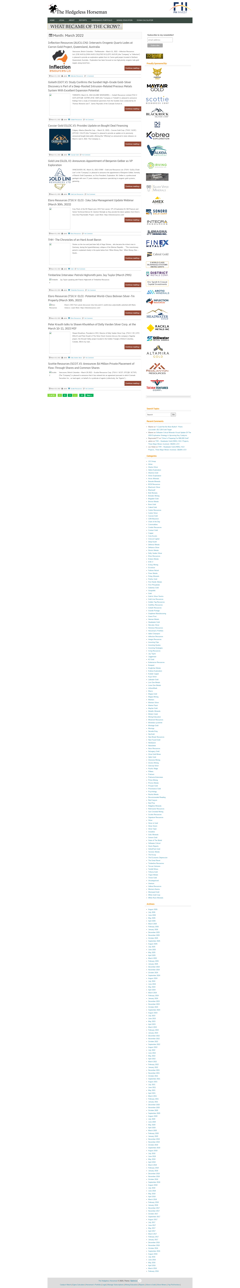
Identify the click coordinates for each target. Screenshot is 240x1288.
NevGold (151, 734)
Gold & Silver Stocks (156, 596)
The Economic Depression (157, 858)
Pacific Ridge (153, 769)
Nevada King (153, 731)
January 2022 (153, 1067)
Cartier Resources (154, 510)
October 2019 (153, 1145)
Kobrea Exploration (155, 671)
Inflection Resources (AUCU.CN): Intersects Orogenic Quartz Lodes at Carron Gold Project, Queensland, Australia (90, 44)
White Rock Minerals (155, 898)
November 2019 (154, 1142)
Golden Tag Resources (156, 602)
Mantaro (151, 700)
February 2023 (153, 1030)
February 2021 (153, 1099)
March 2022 (152, 1062)
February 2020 (153, 1133)
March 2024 (152, 993)
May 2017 (151, 1228)
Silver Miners (161, 1285)
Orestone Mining (154, 760)
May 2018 (151, 1194)
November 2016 (154, 1245)
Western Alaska (154, 889)
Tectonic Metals (154, 852)
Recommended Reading (157, 797)
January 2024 (153, 998)
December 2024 (154, 967)
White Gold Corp (154, 895)
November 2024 (154, 970)
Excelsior (151, 568)
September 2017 (154, 1217)
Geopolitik (152, 591)
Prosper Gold (153, 786)
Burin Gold (152, 504)
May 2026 (151, 918)
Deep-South (152, 542)
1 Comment (90, 76)
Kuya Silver (152, 677)
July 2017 (151, 1222)
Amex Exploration (154, 476)
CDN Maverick (153, 519)
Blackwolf (151, 490)
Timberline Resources (77, 290)
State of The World (155, 840)
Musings (151, 728)
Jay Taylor (152, 654)
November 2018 (154, 1176)
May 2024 (151, 987)
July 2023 (151, 1016)
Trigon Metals (153, 875)
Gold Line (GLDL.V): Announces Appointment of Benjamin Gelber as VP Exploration (90, 163)
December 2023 (154, 1001)
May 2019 (151, 1159)
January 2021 (153, 1102)
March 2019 (152, 1165)
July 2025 (151, 947)
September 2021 (154, 1079)
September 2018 (154, 1182)
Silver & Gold (151, 1285)
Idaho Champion (154, 634)
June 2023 (152, 1018)
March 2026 (152, 924)
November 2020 (154, 1107)
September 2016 (154, 1251)
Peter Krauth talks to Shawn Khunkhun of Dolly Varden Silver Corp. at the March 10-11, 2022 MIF (92, 326)
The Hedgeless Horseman (107, 1281)
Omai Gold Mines (154, 754)
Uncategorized (153, 881)
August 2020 (152, 1116)
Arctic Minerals (153, 479)
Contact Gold (153, 530)
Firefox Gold (152, 579)
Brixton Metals (153, 501)
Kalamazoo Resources (156, 662)
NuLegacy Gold (153, 751)
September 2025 (154, 941)
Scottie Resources (76, 388)
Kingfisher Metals (154, 668)
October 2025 (153, 938)
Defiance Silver (153, 547)
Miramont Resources (155, 720)
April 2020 (152, 1128)
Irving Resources (154, 651)
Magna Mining (153, 697)
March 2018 (152, 1199)
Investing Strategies (155, 648)
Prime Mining (153, 780)
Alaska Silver (153, 467)
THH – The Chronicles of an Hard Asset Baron (74, 239)
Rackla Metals (153, 794)
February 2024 (153, 995)
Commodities (153, 524)
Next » (89, 395)
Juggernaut (152, 657)
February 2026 (153, 927)
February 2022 (153, 1064)
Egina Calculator (145, 20)
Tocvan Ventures (154, 866)
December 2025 (154, 932)
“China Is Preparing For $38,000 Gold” (175, 438)
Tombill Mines (153, 869)
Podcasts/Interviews (155, 777)
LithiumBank (152, 688)
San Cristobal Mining (155, 812)
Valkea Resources (154, 886)
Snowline (151, 832)
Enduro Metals (153, 559)
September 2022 (154, 1044)
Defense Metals (154, 545)
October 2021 (153, 1076)
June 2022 (152, 1053)
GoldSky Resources (155, 605)
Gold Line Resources (77, 194)
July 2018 (151, 1188)
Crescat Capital (153, 539)
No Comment (90, 119)
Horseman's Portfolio (155, 631)
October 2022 (153, 1041)
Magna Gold (152, 694)
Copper (150, 533)
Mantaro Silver (153, 702)
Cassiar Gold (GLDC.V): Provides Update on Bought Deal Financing (88, 125)
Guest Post (152, 616)
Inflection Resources (77, 76)
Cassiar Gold (75, 155)
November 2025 (154, 935)
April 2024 (152, 990)
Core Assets (152, 536)
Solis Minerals (153, 835)
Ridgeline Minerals (155, 806)
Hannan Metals (153, 619)
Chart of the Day (154, 522)
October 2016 (153, 1248)
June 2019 (152, 1156)
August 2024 (152, 978)
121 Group (152, 461)
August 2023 (152, 1013)
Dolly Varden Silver (76, 357)
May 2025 (151, 952)
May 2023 (151, 1021)
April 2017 (152, 1231)
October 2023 (153, 1007)
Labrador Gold (153, 680)
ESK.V (150, 562)
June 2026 (152, 915)
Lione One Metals (154, 685)
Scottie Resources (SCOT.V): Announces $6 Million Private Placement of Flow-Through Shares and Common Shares (91, 365)
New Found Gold (154, 740)
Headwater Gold (154, 622)
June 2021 (152, 1087)
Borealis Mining (153, 496)
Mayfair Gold (153, 708)
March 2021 (152, 1096)
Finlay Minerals (153, 576)
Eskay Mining (153, 565)
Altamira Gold (153, 473)
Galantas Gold (153, 588)
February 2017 (153, 1237)
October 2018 (153, 1179)
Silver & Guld (153, 823)
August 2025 (152, 944)
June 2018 (152, 1191)
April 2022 (152, 1059)
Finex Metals (153, 573)
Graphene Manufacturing (157, 613)
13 (82, 395)
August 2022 (152, 1047)
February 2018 (153, 1202)
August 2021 (152, 1082)
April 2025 (152, 955)
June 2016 (152, 1260)
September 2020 (154, 1113)
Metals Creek (153, 714)
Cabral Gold (152, 507)
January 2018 (153, 1205)
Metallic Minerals (154, 711)
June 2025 (152, 950)
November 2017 (154, 1211)
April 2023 (152, 1024)
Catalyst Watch (65, 1285)
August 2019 (152, 1151)
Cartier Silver (153, 513)
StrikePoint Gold (154, 849)
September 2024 (154, 975)
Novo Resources (154, 748)
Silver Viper (152, 829)
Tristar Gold (152, 878)
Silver (150, 820)
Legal (61, 20)
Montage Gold (153, 725)
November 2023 (154, 1004)
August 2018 (152, 1185)
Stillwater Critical (154, 843)
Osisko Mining (153, 763)
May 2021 (151, 1090)
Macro (150, 691)
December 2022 (154, 1036)
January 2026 (153, 929)
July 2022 (151, 1050)
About (71, 20)
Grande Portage (154, 611)
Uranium (151, 883)
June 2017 (152, 1225)
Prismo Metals (153, 783)
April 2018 (152, 1196)
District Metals (153, 550)
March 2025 (152, 958)
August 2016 (152, 1254)
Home (52, 20)
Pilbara (150, 771)
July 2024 (151, 981)
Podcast (151, 774)
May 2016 (151, 1263)
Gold (72, 269)
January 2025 (153, 964)
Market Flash (153, 705)
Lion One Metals (154, 682)
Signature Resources (155, 817)
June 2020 (152, 1122)
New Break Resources (156, 737)
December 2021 (154, 1070)
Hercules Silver (153, 625)
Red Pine (151, 803)
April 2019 (152, 1162)
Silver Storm (152, 826)
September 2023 (154, 1010)
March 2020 (152, 1130)
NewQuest (152, 743)
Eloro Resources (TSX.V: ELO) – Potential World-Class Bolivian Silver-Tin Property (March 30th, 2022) (91, 298)
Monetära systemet (155, 723)
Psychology (152, 792)
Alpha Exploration (154, 470)
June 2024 (152, 984)
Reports (83, 20)
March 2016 (152, 1268)
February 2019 (153, 1168)
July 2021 (151, 1085)
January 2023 (153, 1033)
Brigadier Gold (153, 499)
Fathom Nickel (153, 570)
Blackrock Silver (154, 487)
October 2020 (153, 1110)
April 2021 (152, 1093)
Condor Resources (155, 527)
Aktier (150, 464)
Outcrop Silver (153, 766)
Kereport (151, 665)
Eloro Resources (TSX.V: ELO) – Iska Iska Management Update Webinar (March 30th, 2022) (91, 202)
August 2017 (152, 1219)
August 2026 (152, 909)
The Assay (152, 855)
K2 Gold (151, 659)
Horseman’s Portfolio (93, 1285)
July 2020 (151, 1119)
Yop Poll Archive (174, 1285)
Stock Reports (153, 846)
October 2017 (153, 1214)
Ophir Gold (152, 757)
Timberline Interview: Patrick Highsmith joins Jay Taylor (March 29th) (89, 275)
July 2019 (151, 1153)
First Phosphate (154, 585)
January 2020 (153, 1136)
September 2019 (154, 1148)
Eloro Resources (76, 233)
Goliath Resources (76, 119)
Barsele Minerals (154, 481)
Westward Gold (153, 892)
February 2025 (153, 961)
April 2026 (152, 921)
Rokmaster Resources (156, 809)
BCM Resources (154, 484)
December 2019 (154, 1139)
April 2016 (152, 1265)
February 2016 (153, 1271)
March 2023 (152, 1027)
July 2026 (151, 912)
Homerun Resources (155, 628)
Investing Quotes (154, 645)
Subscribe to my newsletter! (160, 35)
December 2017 (154, 1208)
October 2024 (153, 973)
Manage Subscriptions (116, 1285)
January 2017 (153, 1240)
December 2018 (154, 1174)
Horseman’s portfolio (101, 20)
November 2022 (154, 1039)
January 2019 (153, 1171)
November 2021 (154, 1073)
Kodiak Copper (153, 674)
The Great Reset (154, 860)
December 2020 (154, 1105)
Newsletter (152, 746)
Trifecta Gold (153, 872)
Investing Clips (153, 642)
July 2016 (151, 1257)
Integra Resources (155, 639)
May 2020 (151, 1125)
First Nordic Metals (155, 582)
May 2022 (151, 1056)
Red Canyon (152, 800)
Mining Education (124, 20)
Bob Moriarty (153, 493)
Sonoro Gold (152, 837)
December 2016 (154, 1242)
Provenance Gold (154, 789)
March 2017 (152, 1234)
